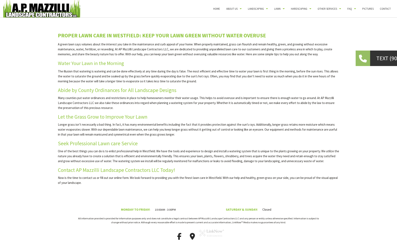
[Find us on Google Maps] (192, 238)
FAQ (349, 9)
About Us (232, 9)
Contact (385, 9)
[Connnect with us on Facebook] (179, 238)
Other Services (327, 9)
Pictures (368, 9)
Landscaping (256, 9)
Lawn (277, 9)
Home (216, 9)
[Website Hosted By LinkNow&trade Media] (211, 238)
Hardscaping (299, 9)
